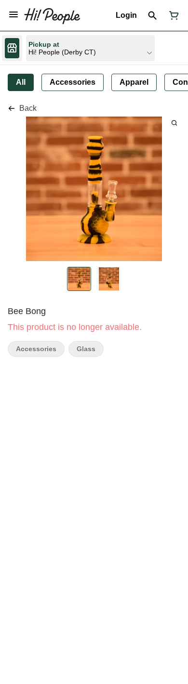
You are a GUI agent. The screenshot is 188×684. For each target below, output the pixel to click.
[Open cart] (172, 15)
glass (86, 349)
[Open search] (152, 15)
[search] (174, 123)
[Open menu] (13, 14)
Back (28, 108)
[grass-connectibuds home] (52, 15)
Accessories (36, 349)
